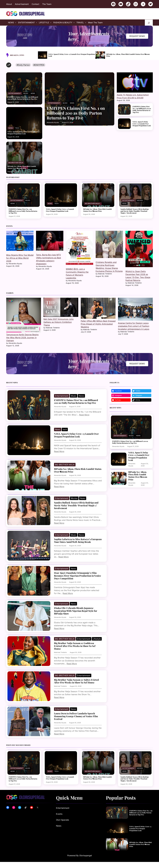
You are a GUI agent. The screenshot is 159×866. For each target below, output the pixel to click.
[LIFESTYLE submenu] (50, 22)
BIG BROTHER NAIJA (15, 163)
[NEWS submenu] (15, 22)
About (9, 4)
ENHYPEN (39, 65)
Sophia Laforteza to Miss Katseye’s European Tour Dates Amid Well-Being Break (78, 540)
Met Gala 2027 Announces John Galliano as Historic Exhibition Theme (58, 322)
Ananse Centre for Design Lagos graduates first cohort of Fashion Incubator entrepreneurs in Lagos (133, 326)
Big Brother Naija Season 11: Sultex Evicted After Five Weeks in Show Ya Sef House (76, 681)
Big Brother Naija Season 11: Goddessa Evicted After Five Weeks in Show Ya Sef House (74, 646)
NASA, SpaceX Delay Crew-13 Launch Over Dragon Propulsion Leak (23, 132)
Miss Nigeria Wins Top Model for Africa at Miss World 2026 (20, 258)
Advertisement (22, 4)
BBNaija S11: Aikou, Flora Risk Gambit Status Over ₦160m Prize (71, 55)
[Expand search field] (149, 23)
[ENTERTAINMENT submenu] (36, 22)
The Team (46, 4)
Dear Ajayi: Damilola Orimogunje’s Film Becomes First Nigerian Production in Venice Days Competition (77, 576)
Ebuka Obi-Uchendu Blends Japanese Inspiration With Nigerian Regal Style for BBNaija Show (75, 611)
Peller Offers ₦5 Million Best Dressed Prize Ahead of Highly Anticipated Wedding (98, 324)
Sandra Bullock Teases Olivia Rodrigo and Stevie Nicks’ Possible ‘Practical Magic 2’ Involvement (128, 55)
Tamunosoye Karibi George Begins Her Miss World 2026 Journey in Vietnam (22, 337)
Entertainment (14, 93)
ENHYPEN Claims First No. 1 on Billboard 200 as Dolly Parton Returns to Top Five (22, 98)
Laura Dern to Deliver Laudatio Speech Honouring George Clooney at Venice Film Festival (76, 716)
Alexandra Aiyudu (53, 122)
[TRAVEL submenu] (85, 22)
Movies (140, 200)
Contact (35, 4)
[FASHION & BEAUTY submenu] (74, 22)
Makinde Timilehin (60, 652)
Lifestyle (97, 639)
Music (25, 93)
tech (17, 128)
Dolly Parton (24, 65)
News (33, 93)
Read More (84, 415)
